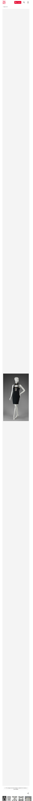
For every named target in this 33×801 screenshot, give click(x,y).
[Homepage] (4, 2)
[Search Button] (24, 2)
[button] (28, 793)
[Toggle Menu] (28, 2)
